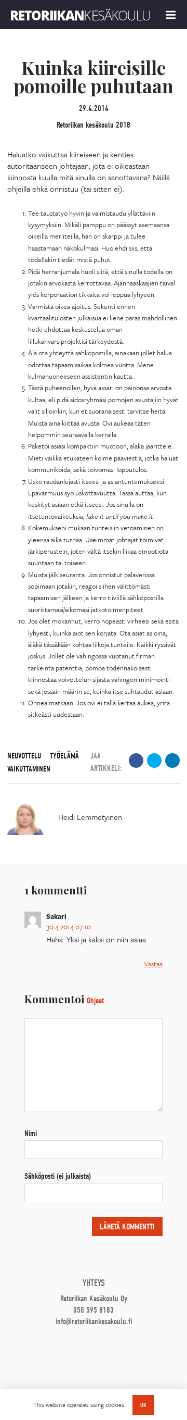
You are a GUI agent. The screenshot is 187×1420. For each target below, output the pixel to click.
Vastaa (153, 963)
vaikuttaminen (28, 769)
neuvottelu (24, 756)
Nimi (30, 1133)
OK (143, 1405)
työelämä (64, 756)
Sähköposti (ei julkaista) (57, 1176)
